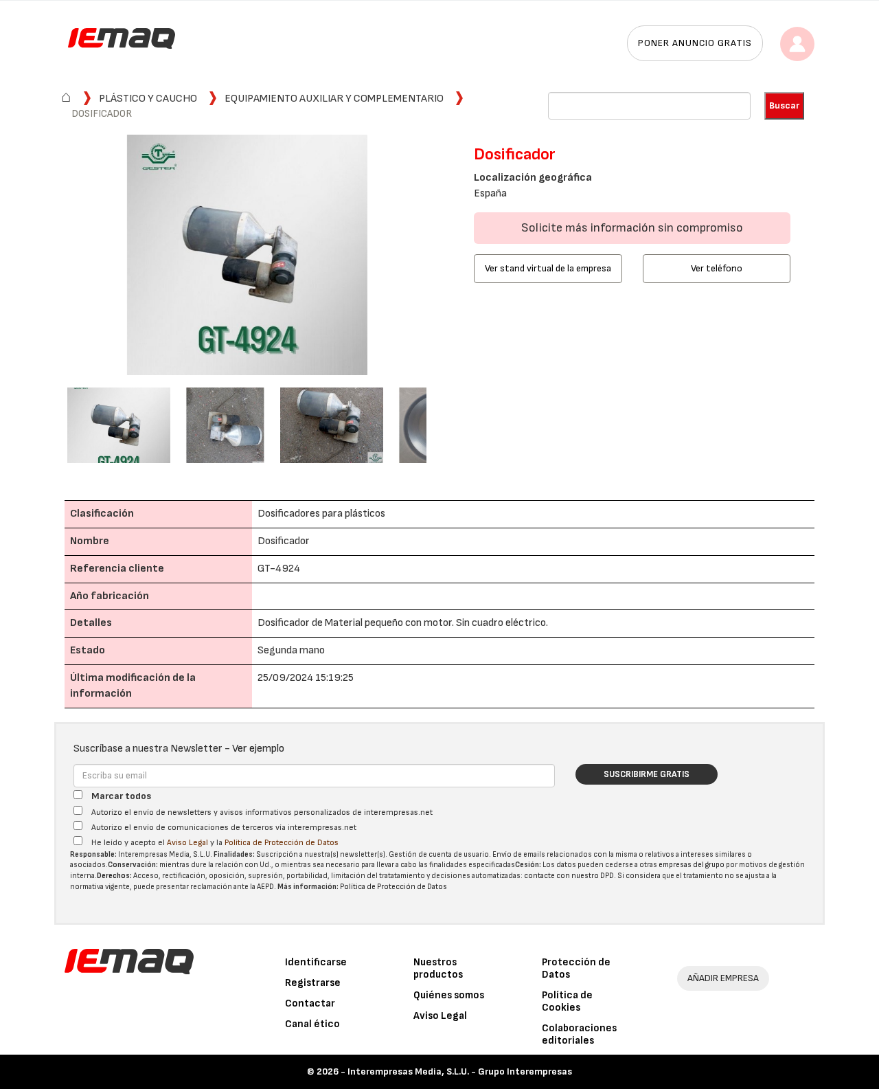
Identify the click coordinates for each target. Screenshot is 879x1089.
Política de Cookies (567, 1001)
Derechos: (114, 875)
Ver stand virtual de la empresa (548, 268)
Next (447, 256)
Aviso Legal (187, 843)
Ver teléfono (716, 268)
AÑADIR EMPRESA (723, 978)
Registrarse (313, 982)
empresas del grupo (691, 864)
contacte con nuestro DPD (569, 875)
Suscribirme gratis (646, 774)
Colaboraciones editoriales (579, 1034)
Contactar (310, 1003)
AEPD (265, 886)
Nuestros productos (438, 968)
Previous (46, 256)
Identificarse (316, 962)
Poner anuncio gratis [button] (695, 43)
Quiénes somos (448, 995)
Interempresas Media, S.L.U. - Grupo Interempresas (459, 1071)
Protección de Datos (576, 968)
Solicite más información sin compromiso (632, 228)
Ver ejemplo (258, 748)
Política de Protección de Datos (282, 843)
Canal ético (312, 1024)
